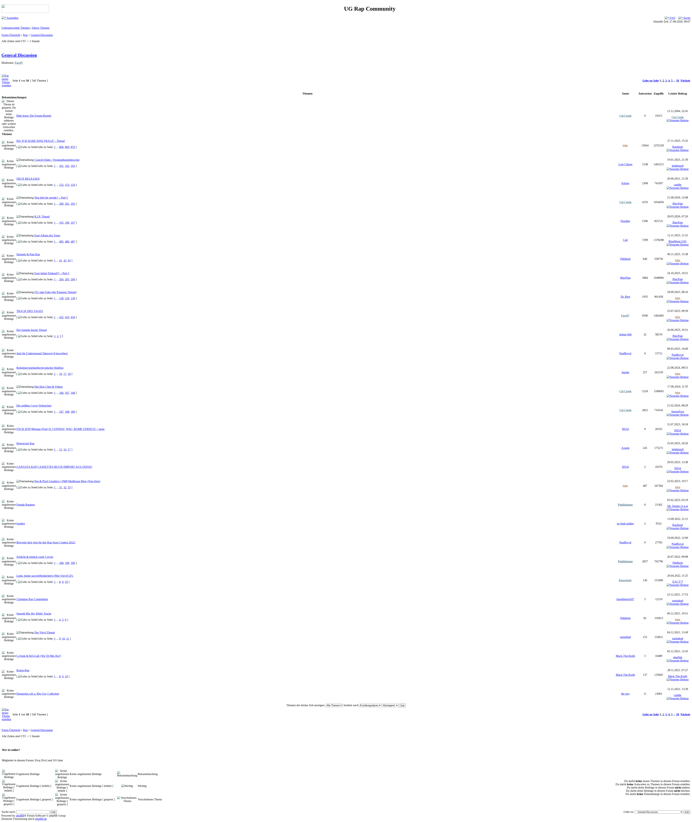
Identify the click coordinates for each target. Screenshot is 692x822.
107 (73, 222)
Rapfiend (677, 146)
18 (677, 80)
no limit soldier (625, 523)
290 (61, 203)
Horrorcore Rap (25, 443)
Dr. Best (625, 296)
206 (73, 279)
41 (60, 260)
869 (67, 147)
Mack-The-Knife (625, 655)
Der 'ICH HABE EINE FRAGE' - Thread (40, 140)
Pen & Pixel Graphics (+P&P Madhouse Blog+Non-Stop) (67, 481)
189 (73, 411)
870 (73, 147)
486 (67, 241)
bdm (625, 145)
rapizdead (677, 600)
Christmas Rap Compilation (32, 599)
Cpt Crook (625, 115)
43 (69, 260)
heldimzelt (678, 165)
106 (67, 222)
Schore (625, 183)
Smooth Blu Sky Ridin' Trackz (33, 613)
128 (61, 298)
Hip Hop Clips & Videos (48, 386)
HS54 (625, 429)
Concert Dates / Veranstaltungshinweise (56, 159)
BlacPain (678, 203)
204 (61, 279)
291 (67, 203)
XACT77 (677, 581)
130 (73, 298)
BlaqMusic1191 (678, 241)
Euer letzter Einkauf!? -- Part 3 (51, 273)
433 (67, 317)
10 (66, 581)
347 (67, 392)
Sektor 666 (625, 334)
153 (67, 184)
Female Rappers (25, 504)
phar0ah (677, 657)
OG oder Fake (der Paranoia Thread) (55, 292)
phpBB (20, 815)
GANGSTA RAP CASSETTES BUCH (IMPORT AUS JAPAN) (54, 466)
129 (67, 298)
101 (61, 165)
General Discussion (42, 35)
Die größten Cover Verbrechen (33, 405)
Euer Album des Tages (47, 235)
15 (60, 449)
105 (61, 222)
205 (67, 279)
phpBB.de (41, 818)
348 (73, 392)
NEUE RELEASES (28, 178)
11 (67, 638)
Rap (25, 35)
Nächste (685, 80)
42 (64, 260)
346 (61, 392)
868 (61, 147)
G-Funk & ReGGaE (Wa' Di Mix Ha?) (38, 655)
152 (61, 184)
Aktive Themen (40, 27)
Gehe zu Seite (650, 80)
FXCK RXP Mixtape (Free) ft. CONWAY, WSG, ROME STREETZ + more (60, 429)
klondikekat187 (625, 599)
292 (73, 203)
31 (60, 487)
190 (73, 563)
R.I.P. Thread (42, 216)
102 (67, 165)
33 (69, 487)
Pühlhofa (625, 258)
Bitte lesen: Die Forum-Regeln (33, 115)
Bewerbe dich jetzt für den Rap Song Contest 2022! (45, 542)
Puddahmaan (625, 504)
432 (61, 317)
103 (73, 165)
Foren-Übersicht (11, 35)
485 (61, 241)
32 (64, 487)
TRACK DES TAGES (29, 311)
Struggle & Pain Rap (28, 254)
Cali (625, 239)
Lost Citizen (625, 164)
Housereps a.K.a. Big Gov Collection (37, 693)
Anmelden (12, 17)
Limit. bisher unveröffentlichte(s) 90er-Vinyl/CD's (44, 575)
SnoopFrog (677, 411)
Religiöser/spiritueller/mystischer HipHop (39, 367)
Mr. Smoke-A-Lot (677, 506)
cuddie (677, 184)
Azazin (625, 447)
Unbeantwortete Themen (15, 27)
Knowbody (625, 580)
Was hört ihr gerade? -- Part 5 (51, 197)
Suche (686, 17)
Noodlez (625, 221)
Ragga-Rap (22, 670)
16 (60, 373)
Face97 (19, 62)
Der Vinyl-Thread (44, 632)
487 (73, 241)
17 (64, 373)
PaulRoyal (625, 353)
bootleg (20, 523)
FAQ (672, 17)
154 (73, 184)
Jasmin (625, 372)
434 (73, 317)
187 (61, 411)
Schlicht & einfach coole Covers (34, 556)
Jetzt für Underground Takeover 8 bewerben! (42, 353)
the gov (625, 693)
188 (67, 411)
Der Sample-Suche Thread (31, 330)
